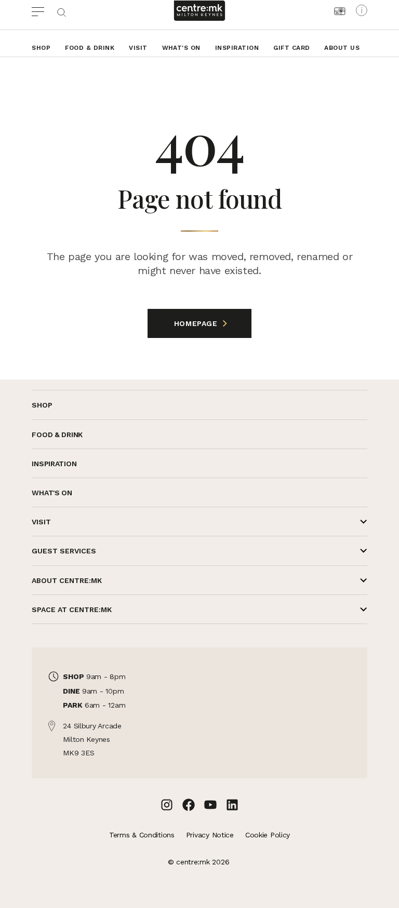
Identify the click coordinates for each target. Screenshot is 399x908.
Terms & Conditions (142, 835)
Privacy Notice (210, 835)
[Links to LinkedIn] (232, 804)
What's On (181, 47)
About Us (342, 47)
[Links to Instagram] (166, 804)
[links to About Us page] (361, 10)
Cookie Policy (267, 835)
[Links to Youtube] (210, 804)
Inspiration (237, 47)
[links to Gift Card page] (339, 11)
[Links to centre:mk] (199, 10)
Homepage (197, 323)
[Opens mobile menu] (44, 10)
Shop (41, 47)
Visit (138, 47)
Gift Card (291, 47)
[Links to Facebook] (188, 804)
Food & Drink (89, 47)
